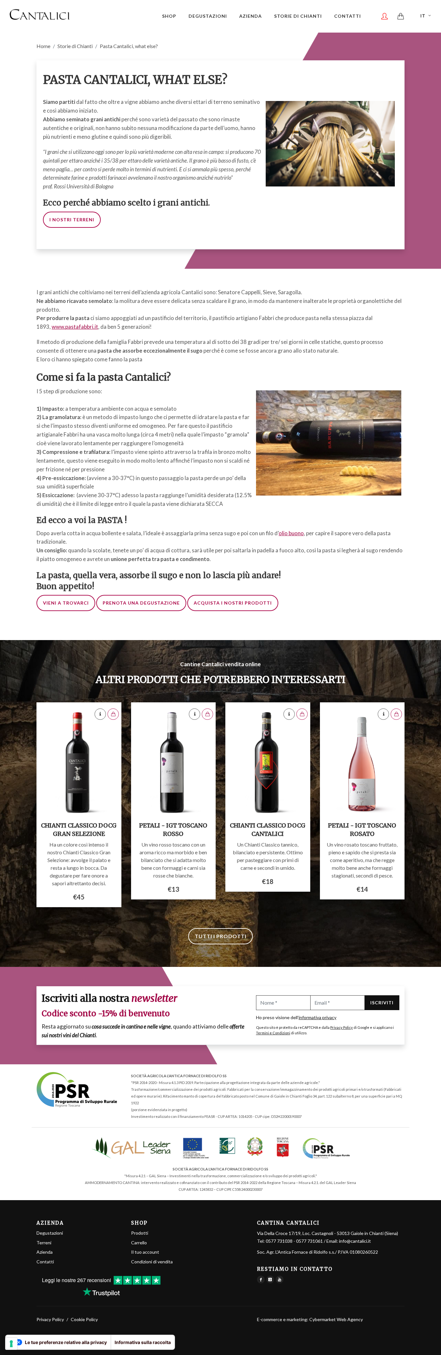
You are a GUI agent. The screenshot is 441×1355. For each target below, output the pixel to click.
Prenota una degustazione (141, 603)
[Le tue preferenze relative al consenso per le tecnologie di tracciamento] (11, 1344)
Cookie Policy (84, 1319)
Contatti (45, 1261)
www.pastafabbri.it (75, 326)
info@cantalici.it (355, 1241)
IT (423, 16)
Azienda (44, 1252)
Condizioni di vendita (152, 1261)
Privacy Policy (341, 1027)
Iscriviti (382, 1002)
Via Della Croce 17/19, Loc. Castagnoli (327, 1233)
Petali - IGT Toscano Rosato (362, 830)
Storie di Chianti (75, 46)
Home (43, 46)
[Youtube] (279, 1279)
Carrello (139, 1242)
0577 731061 (309, 1241)
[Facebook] (261, 1279)
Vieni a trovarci (66, 603)
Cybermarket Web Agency (336, 1319)
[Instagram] (270, 1279)
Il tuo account (145, 1252)
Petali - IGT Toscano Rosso (173, 830)
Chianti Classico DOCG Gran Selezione (79, 830)
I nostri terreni (71, 219)
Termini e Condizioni (273, 1033)
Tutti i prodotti (220, 936)
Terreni (43, 1242)
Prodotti (139, 1233)
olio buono (291, 533)
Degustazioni (49, 1233)
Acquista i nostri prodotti (233, 603)
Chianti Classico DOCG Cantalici (267, 830)
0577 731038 (279, 1241)
